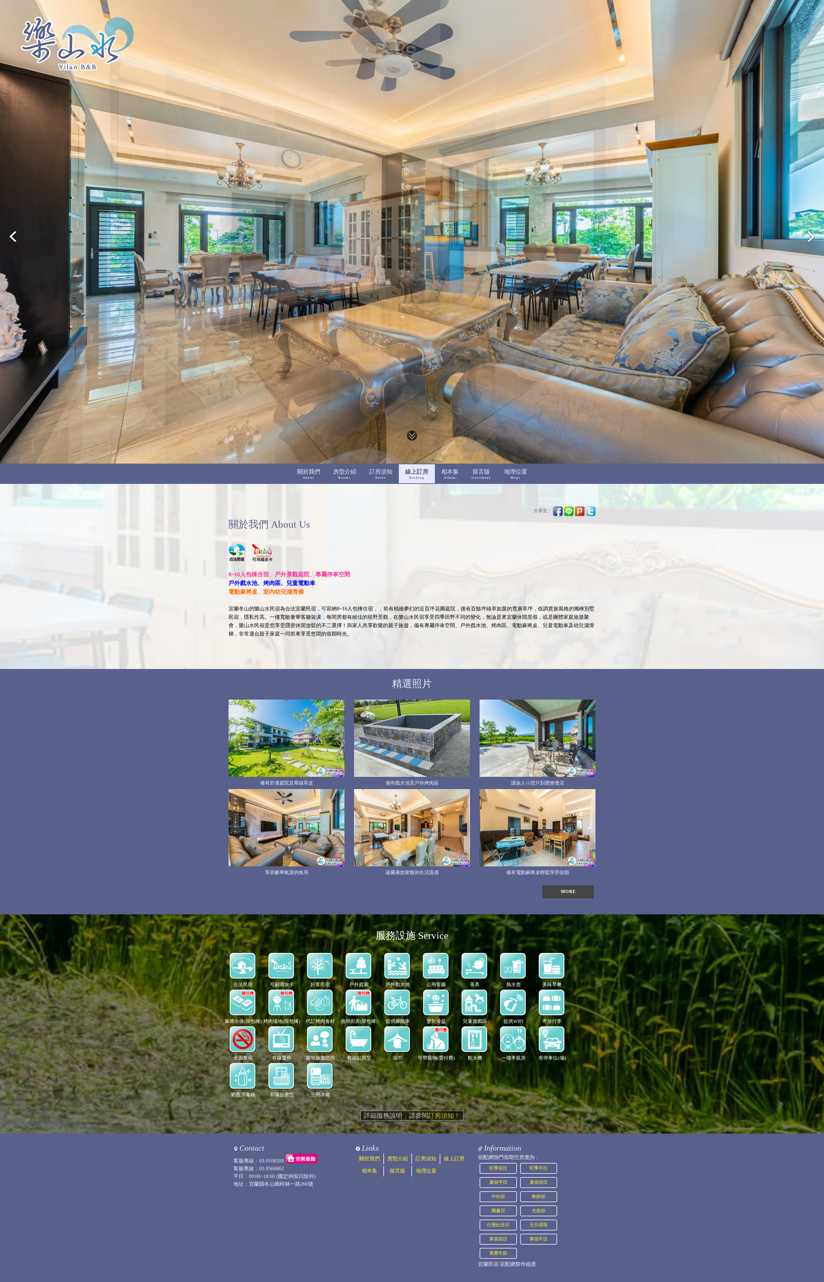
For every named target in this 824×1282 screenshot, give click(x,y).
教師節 (538, 1196)
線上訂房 (416, 473)
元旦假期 (538, 1224)
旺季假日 (498, 1168)
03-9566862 (271, 1168)
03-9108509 (271, 1161)
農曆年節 (498, 1253)
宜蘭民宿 (488, 1264)
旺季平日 (538, 1168)
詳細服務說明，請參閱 (412, 1115)
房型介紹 (344, 473)
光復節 (538, 1210)
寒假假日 (498, 1239)
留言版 (481, 473)
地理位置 (515, 473)
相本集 (450, 473)
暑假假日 (538, 1182)
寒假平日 (538, 1239)
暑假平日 (498, 1182)
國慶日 (498, 1210)
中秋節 (498, 1196)
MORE (568, 891)
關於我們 (308, 473)
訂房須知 (380, 473)
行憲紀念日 (498, 1224)
